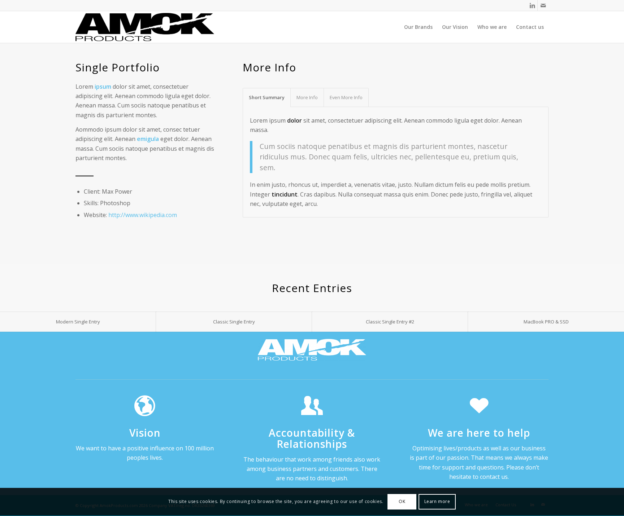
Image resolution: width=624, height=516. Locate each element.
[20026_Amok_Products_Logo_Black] (144, 27)
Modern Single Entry (78, 321)
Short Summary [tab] (267, 97)
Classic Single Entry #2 (390, 321)
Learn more (437, 502)
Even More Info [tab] (346, 97)
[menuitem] (418, 27)
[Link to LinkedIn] (532, 5)
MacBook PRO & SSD (546, 321)
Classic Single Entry (234, 321)
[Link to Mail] (543, 5)
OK (402, 502)
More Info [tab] (307, 97)
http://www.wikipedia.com (142, 215)
